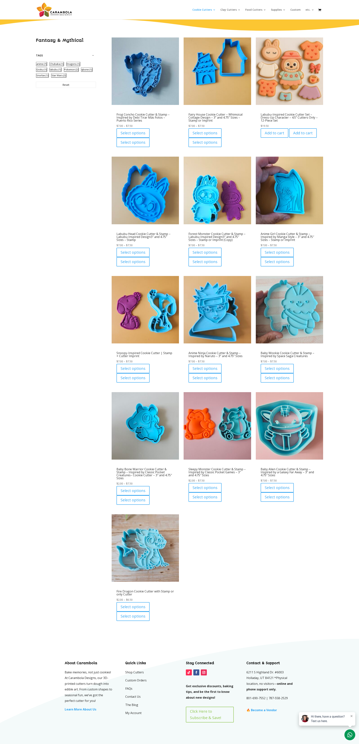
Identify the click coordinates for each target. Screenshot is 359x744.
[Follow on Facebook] (196, 672)
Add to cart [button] (274, 132)
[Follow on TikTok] (189, 672)
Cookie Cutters (202, 9)
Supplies (276, 9)
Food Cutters (253, 9)
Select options (133, 132)
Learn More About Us (80, 709)
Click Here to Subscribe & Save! (205, 714)
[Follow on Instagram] (204, 672)
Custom (295, 9)
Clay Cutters (228, 9)
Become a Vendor (264, 710)
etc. (308, 9)
